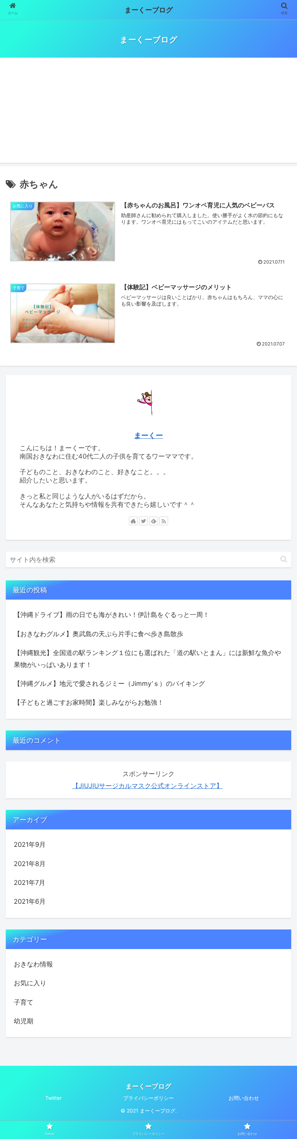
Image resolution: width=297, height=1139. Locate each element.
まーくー (148, 435)
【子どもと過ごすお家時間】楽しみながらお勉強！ (89, 702)
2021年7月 (29, 882)
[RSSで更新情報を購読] (163, 521)
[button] (283, 559)
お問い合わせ (244, 1098)
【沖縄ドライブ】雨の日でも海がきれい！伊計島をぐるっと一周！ (111, 614)
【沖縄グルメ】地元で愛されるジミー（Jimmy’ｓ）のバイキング (109, 683)
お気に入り (30, 983)
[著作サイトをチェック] (133, 521)
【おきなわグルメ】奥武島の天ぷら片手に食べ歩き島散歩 (98, 634)
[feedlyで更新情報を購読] (153, 521)
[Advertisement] (148, 112)
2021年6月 (30, 901)
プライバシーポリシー (148, 1098)
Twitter (53, 1098)
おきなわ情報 (33, 964)
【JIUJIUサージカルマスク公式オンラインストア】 (147, 786)
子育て (23, 1002)
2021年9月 (30, 844)
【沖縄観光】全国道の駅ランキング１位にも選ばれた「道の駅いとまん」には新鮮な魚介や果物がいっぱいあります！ (147, 658)
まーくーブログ (149, 10)
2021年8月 (30, 863)
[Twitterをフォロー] (143, 521)
